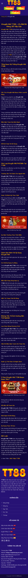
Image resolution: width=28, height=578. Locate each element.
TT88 (10, 55)
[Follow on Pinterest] (7, 541)
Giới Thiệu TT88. (15, 458)
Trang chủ (4, 16)
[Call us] (4, 541)
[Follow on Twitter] (2, 541)
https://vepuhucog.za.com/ (14, 552)
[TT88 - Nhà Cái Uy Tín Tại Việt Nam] (14, 2)
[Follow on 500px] (9, 541)
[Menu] (2, 3)
